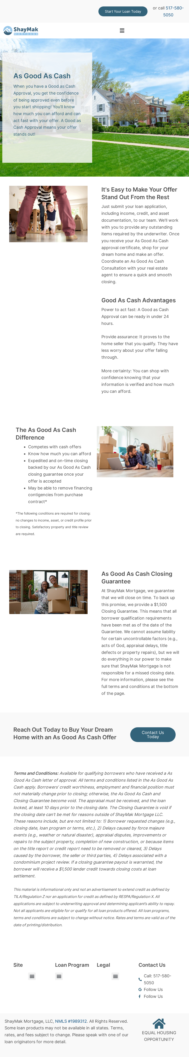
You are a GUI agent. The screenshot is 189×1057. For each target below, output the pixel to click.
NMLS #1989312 (71, 1021)
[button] (122, 30)
